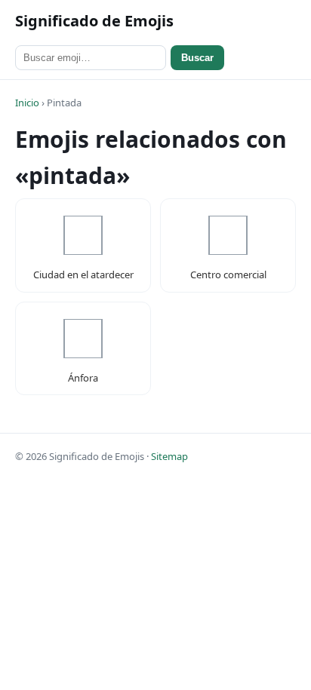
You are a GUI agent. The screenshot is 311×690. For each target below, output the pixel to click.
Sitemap (169, 456)
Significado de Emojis (94, 21)
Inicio (27, 102)
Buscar (197, 57)
